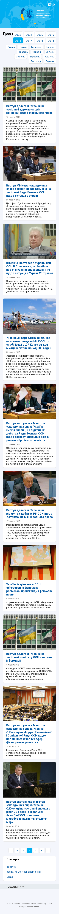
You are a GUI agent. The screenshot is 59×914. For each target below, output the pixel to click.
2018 (18, 40)
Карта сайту (54, 886)
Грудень (50, 61)
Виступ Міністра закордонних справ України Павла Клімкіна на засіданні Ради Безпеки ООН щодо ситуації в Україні (28, 190)
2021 (29, 34)
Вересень (35, 56)
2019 (51, 34)
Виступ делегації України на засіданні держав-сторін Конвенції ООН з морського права (29, 109)
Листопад (35, 61)
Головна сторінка (4, 886)
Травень (23, 51)
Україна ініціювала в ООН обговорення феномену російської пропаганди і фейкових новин (29, 589)
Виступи (11, 866)
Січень (11, 47)
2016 (40, 40)
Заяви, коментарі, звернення (23, 871)
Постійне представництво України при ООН (30, 20)
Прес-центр (12, 886)
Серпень (20, 56)
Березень (36, 47)
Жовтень (49, 56)
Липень (50, 51)
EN (54, 4)
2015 (51, 40)
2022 (18, 34)
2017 (29, 40)
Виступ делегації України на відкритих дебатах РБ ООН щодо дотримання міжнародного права (29, 513)
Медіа (9, 876)
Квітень (50, 47)
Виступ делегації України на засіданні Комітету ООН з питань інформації (29, 657)
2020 (40, 34)
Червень (37, 51)
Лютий (23, 47)
